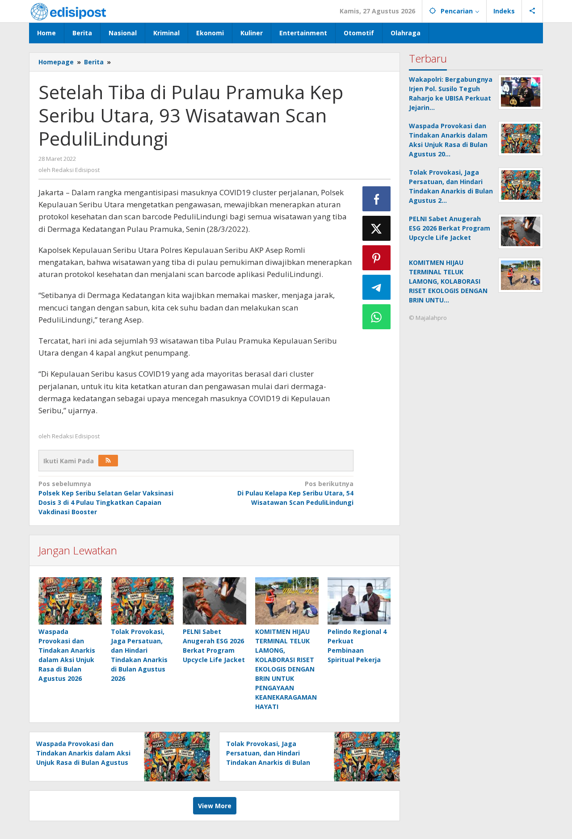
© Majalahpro (428, 318)
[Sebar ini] (376, 198)
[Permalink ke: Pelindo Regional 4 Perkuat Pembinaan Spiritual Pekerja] (359, 601)
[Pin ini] (376, 257)
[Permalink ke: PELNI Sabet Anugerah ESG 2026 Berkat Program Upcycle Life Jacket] (214, 601)
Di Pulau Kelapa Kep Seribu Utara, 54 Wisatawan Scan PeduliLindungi (295, 493)
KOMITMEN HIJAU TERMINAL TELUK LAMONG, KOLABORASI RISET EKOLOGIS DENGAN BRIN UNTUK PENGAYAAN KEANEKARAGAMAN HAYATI (286, 669)
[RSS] (108, 460)
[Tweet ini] (376, 228)
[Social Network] (532, 11)
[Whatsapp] (376, 316)
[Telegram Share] (376, 287)
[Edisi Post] (68, 11)
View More (214, 805)
